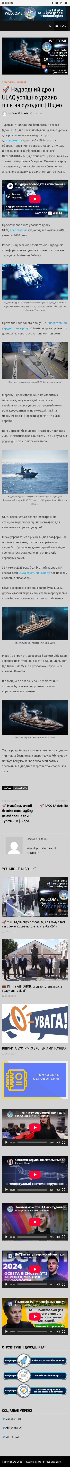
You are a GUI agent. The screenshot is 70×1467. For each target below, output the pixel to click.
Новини (21, 82)
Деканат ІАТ (13, 1418)
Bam (58, 1461)
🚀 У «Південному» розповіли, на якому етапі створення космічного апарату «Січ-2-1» (33, 924)
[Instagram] (61, 3)
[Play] (6, 1142)
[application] (35, 1127)
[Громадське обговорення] (35, 1080)
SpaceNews (8, 82)
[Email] (66, 3)
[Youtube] (57, 3)
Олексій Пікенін (20, 113)
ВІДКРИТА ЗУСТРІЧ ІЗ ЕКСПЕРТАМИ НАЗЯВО (34, 1048)
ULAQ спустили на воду (34, 573)
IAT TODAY (12, 1437)
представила (18, 230)
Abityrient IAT (14, 1428)
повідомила (14, 140)
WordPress (44, 1461)
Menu (63, 25)
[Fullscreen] (63, 1142)
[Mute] (58, 1142)
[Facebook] (53, 3)
